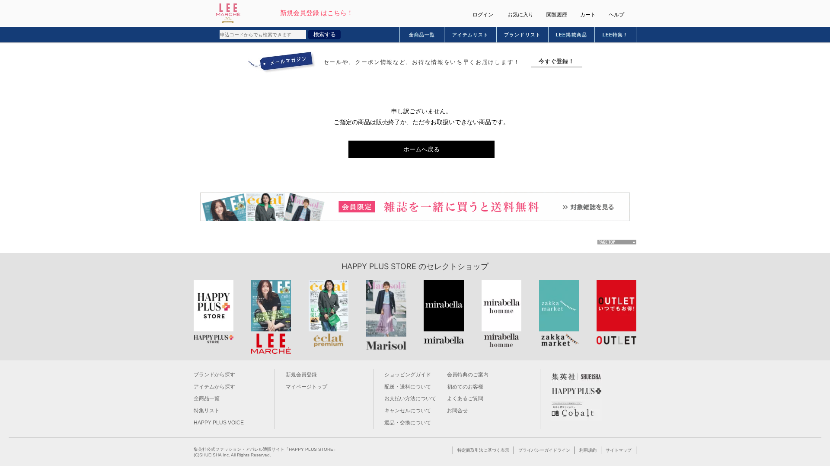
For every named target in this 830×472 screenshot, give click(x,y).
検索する (324, 34)
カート (588, 15)
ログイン (482, 15)
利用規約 (588, 450)
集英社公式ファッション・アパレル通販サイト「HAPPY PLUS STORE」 (266, 449)
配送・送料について (407, 387)
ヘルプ (616, 15)
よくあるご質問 (465, 398)
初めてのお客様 (465, 387)
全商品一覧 (422, 34)
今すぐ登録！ (557, 61)
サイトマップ (619, 450)
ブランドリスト (522, 34)
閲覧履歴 (556, 15)
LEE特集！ (615, 34)
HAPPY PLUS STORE (379, 266)
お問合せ (457, 411)
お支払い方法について (410, 398)
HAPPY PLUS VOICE (219, 423)
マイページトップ (306, 387)
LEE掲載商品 (571, 34)
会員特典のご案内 (467, 375)
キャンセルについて (407, 411)
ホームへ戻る (421, 149)
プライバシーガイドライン (544, 450)
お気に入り (520, 15)
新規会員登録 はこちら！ (316, 12)
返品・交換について (407, 423)
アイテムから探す (214, 387)
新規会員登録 (301, 375)
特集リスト (207, 411)
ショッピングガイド (407, 375)
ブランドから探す (214, 375)
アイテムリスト (470, 34)
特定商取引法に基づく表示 (483, 450)
